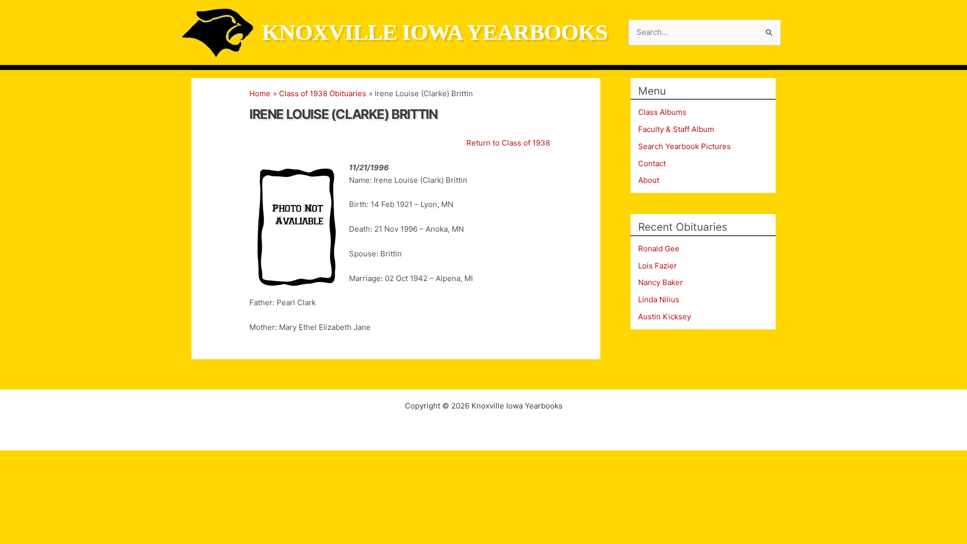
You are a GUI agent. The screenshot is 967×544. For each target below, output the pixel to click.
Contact (652, 163)
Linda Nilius (658, 299)
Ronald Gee (658, 248)
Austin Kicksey (664, 316)
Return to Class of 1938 (508, 143)
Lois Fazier (657, 265)
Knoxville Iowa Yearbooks (434, 32)
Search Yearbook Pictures (684, 146)
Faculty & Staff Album (676, 129)
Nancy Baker (660, 282)
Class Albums (662, 112)
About (648, 180)
